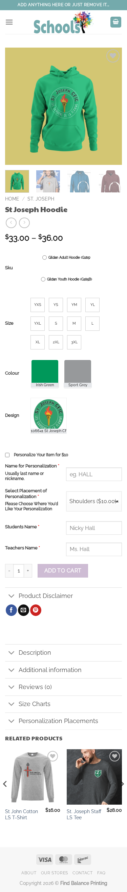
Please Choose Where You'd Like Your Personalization (31, 506)
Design (12, 415)
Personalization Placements (58, 720)
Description (35, 652)
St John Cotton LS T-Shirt (21, 814)
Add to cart (63, 570)
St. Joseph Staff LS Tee (84, 814)
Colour (12, 373)
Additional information (50, 669)
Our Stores (54, 872)
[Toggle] (11, 596)
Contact (82, 872)
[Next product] (11, 223)
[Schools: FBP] (64, 22)
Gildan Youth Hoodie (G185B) (69, 279)
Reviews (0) (35, 686)
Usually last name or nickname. (24, 476)
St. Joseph (40, 199)
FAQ (101, 872)
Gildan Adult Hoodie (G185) (69, 257)
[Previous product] (24, 223)
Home (12, 199)
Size (9, 323)
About (28, 872)
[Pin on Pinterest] (35, 610)
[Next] (111, 106)
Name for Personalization (32, 465)
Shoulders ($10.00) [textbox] (94, 501)
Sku (9, 267)
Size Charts (34, 703)
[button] (9, 22)
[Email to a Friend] (23, 610)
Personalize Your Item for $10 (41, 454)
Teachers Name (22, 547)
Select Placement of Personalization (26, 493)
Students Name (22, 526)
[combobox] (94, 501)
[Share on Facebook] (11, 610)
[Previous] (16, 106)
